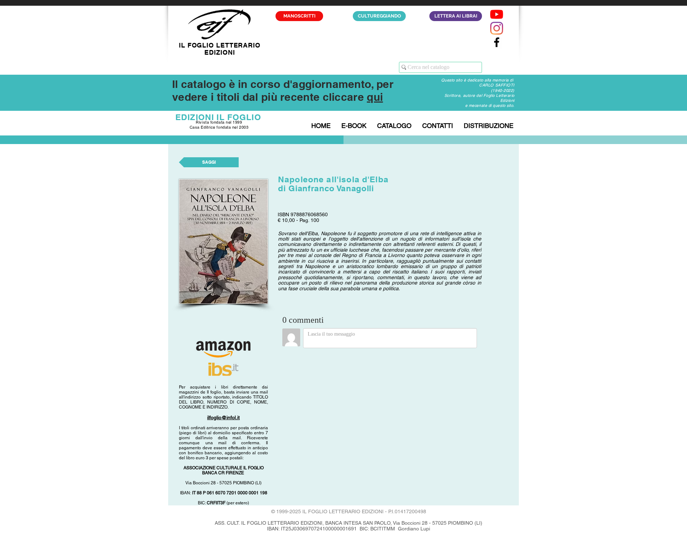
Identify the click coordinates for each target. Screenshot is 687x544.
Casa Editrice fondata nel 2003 (219, 127)
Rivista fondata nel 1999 (219, 122)
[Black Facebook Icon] (496, 42)
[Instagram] (496, 28)
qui (375, 96)
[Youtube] (496, 14)
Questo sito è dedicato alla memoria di (478, 80)
